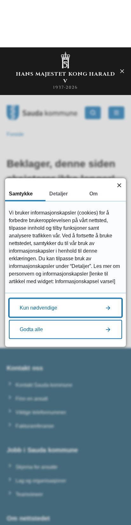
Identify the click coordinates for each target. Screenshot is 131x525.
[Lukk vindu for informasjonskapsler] (119, 185)
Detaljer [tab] (58, 193)
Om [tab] (93, 193)
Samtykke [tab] (21, 193)
